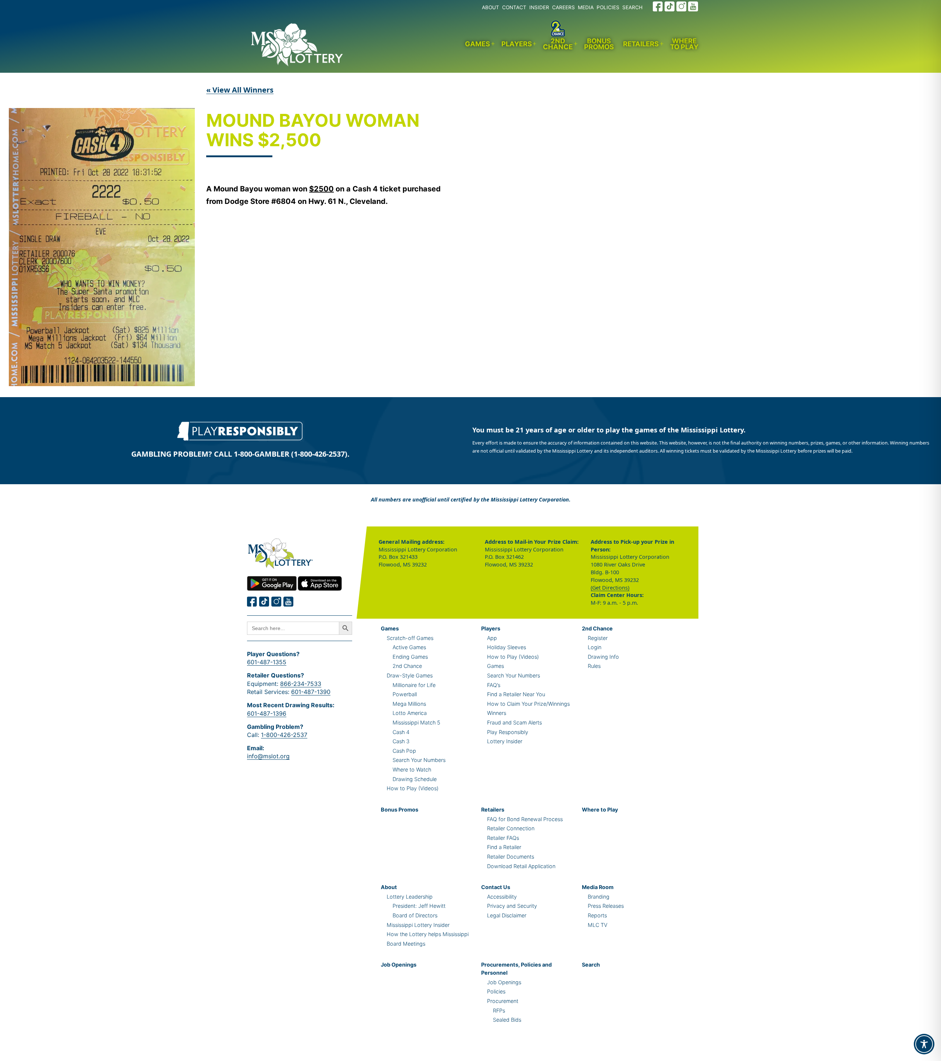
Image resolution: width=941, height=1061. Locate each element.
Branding (598, 896)
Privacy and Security (512, 906)
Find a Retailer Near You (516, 694)
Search (591, 964)
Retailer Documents (510, 856)
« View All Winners (239, 90)
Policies (496, 991)
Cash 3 (401, 741)
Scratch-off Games (410, 638)
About (389, 887)
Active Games (409, 647)
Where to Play (684, 44)
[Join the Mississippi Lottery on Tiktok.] (264, 602)
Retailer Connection (510, 828)
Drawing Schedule (415, 779)
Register (598, 638)
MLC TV (597, 925)
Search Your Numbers (419, 760)
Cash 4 (401, 732)
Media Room (597, 887)
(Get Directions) (610, 587)
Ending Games (410, 657)
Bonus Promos (599, 44)
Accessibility (502, 896)
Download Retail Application (521, 866)
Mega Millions (409, 704)
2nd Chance (558, 44)
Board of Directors (415, 915)
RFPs (499, 1010)
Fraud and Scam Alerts (514, 722)
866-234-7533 (300, 683)
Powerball (405, 694)
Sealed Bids (507, 1020)
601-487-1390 (310, 691)
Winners (496, 713)
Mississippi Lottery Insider (418, 925)
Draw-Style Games (410, 675)
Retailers (641, 44)
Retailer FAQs (503, 838)
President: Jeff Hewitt (419, 906)
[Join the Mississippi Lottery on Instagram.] (681, 6)
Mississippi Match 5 (416, 722)
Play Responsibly (507, 732)
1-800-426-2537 (284, 734)
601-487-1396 (266, 713)
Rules (594, 666)
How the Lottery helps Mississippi (428, 934)
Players (516, 44)
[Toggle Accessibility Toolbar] (924, 1044)
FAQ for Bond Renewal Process (525, 819)
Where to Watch (412, 769)
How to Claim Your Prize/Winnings (528, 704)
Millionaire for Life (414, 685)
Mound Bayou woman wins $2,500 (312, 131)
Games (477, 44)
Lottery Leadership (410, 896)
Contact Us (495, 887)
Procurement (502, 1001)
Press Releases (606, 906)
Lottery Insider (504, 741)
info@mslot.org (268, 756)
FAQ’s (493, 685)
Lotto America (410, 713)
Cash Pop (404, 751)
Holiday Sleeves (506, 647)
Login (594, 647)
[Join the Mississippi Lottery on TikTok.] (670, 6)
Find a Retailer (504, 847)
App (492, 638)
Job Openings (398, 964)
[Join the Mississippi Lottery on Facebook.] (658, 6)
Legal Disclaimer (506, 915)
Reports (597, 915)
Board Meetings (406, 943)
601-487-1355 (266, 662)
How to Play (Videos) (413, 788)
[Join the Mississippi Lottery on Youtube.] (693, 6)
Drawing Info (603, 657)
